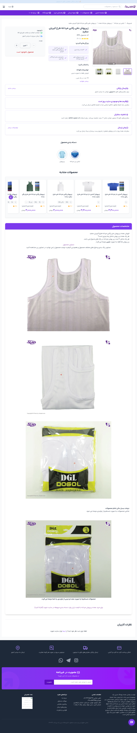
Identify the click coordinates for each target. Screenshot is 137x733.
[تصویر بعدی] (127, 46)
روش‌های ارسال (62, 707)
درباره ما (64, 698)
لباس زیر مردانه (119, 23)
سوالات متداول (62, 701)
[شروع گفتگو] (131, 722)
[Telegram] (68, 660)
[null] (17, 703)
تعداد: (40, 41)
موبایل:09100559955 (94, 700)
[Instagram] (76, 660)
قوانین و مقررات (62, 710)
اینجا (64, 631)
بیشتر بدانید (12, 88)
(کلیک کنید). (39, 607)
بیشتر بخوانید (84, 81)
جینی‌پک (129, 23)
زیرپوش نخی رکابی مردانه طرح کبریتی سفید (82, 23)
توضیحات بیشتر (13, 128)
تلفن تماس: (97, 698)
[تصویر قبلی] (96, 46)
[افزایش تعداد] (16, 45)
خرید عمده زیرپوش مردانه (90, 607)
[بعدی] (11, 197)
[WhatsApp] (60, 660)
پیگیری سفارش (62, 704)
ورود (9, 7)
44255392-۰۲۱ (88, 698)
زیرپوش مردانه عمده (105, 23)
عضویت (49, 682)
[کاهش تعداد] (34, 45)
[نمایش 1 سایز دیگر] (26, 202)
